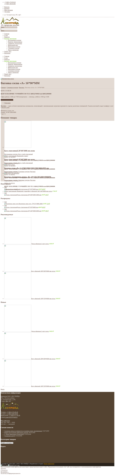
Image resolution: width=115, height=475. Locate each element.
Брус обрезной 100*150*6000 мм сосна (43, 298)
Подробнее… (5, 472)
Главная (6, 34)
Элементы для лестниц (15, 43)
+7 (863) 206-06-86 (10, 4)
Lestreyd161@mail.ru (11, 417)
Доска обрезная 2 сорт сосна (40, 244)
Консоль (6, 7)
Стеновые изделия (13, 48)
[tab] (59, 103)
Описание (7, 103)
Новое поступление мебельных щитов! (16, 432)
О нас (6, 35)
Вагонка (21, 87)
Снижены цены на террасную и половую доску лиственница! (23, 431)
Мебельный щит (13, 45)
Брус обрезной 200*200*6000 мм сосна (43, 271)
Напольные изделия (14, 46)
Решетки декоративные (15, 42)
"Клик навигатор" (49, 463)
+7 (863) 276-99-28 (10, 2)
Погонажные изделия (14, 40)
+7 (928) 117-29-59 (14, 415)
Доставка (7, 11)
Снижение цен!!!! (9, 436)
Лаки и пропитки (13, 50)
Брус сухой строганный (25, 154)
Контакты (7, 53)
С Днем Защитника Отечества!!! (14, 434)
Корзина (6, 8)
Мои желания (8, 10)
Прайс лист (7, 51)
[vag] (7, 78)
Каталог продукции (10, 38)
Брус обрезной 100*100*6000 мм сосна (40, 191)
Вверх (2, 389)
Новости (7, 37)
